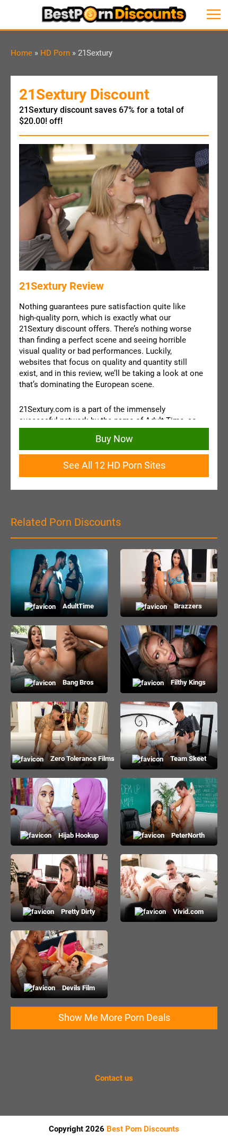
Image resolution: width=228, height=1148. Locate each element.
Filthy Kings (187, 682)
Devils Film (77, 988)
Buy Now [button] (114, 438)
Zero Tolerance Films (77, 759)
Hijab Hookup (78, 835)
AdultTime (77, 606)
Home (21, 53)
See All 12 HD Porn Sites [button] (114, 465)
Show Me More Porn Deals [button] (114, 1017)
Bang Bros (77, 682)
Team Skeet (187, 759)
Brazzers (187, 606)
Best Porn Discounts (143, 1129)
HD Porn (55, 53)
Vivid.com (187, 912)
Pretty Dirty (77, 912)
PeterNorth (187, 835)
